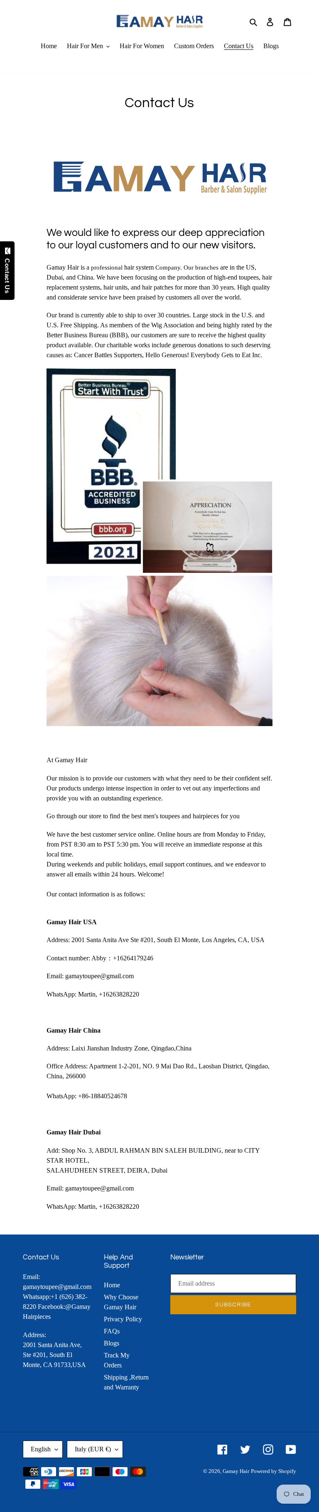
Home (112, 1285)
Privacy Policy (123, 1319)
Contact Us (7, 273)
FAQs (112, 1331)
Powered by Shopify (273, 1471)
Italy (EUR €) (93, 1449)
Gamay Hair (236, 1471)
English (41, 1449)
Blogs (111, 1343)
